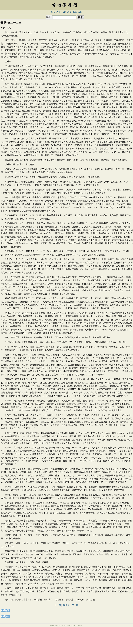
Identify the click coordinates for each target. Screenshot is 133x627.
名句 (69, 12)
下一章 (75, 605)
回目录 (66, 605)
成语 (80, 12)
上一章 (58, 605)
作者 (64, 12)
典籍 (75, 12)
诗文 (58, 12)
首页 (53, 12)
